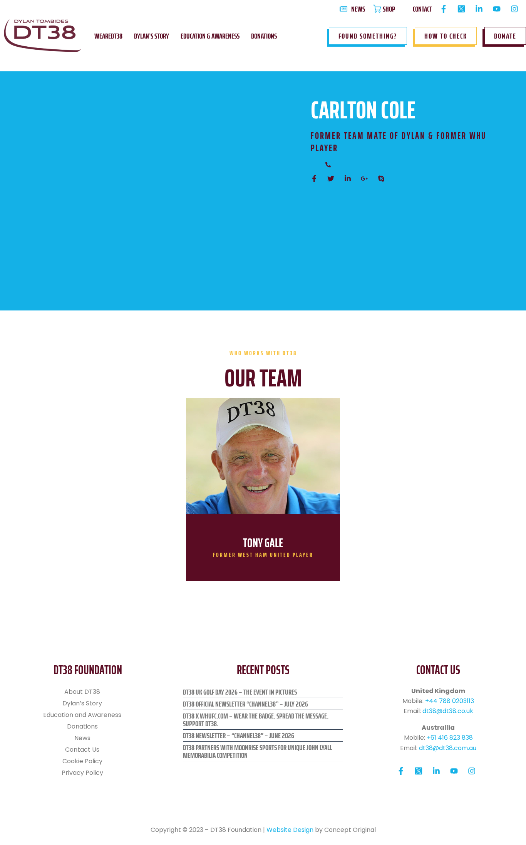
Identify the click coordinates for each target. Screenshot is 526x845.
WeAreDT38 (108, 36)
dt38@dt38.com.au (447, 748)
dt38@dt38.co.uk (447, 711)
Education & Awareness (210, 36)
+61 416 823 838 (450, 737)
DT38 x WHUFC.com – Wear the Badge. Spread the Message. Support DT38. (255, 720)
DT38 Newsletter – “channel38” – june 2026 (238, 735)
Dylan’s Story (151, 36)
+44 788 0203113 (449, 701)
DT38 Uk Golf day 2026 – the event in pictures (240, 692)
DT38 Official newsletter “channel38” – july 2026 (245, 704)
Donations (264, 36)
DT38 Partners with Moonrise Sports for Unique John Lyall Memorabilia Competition (257, 751)
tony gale (263, 543)
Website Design (289, 829)
